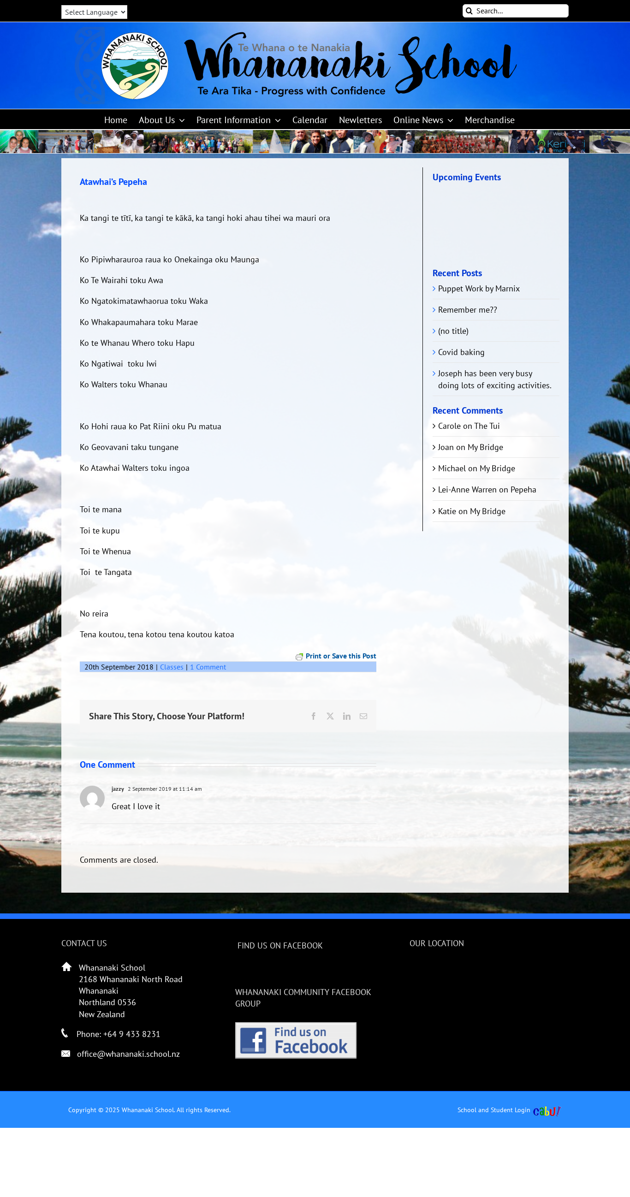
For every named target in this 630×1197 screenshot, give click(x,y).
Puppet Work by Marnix (479, 288)
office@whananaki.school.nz (128, 1054)
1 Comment (208, 666)
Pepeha (523, 489)
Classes (172, 666)
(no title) (453, 331)
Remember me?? (467, 309)
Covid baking (461, 352)
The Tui (487, 426)
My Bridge (485, 447)
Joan (446, 447)
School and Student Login (494, 1110)
